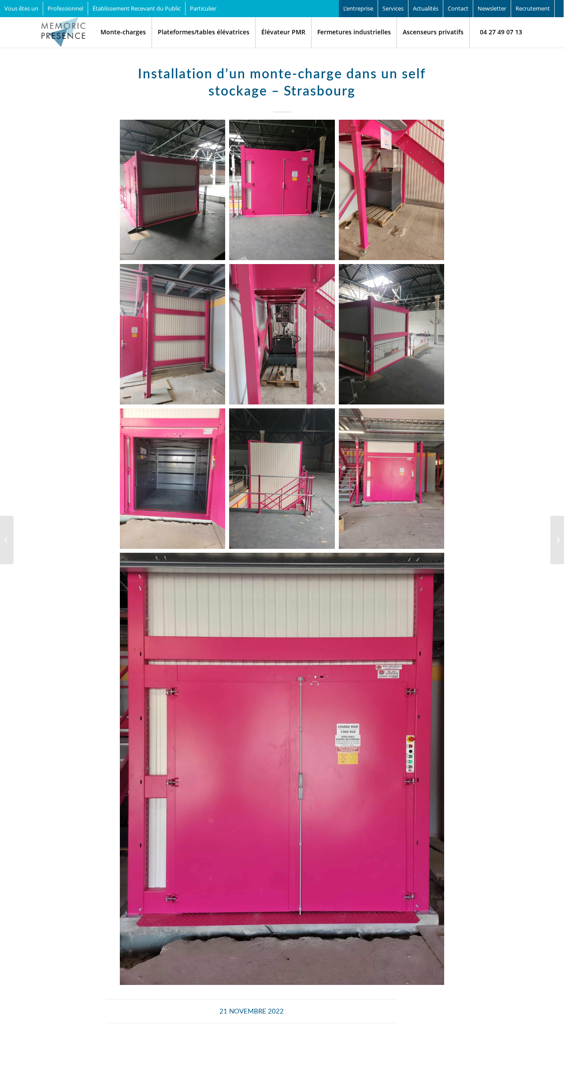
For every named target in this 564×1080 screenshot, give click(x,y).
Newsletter (492, 8)
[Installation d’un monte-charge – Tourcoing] (557, 540)
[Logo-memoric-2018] (63, 32)
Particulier (203, 8)
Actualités (425, 8)
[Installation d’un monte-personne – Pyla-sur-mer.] (7, 540)
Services (393, 8)
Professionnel (65, 8)
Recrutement (533, 8)
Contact (458, 8)
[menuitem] (65, 8)
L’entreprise (358, 8)
